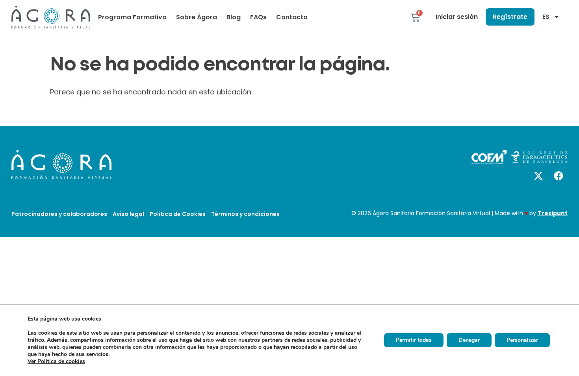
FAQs (258, 17)
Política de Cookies (178, 214)
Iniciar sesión (457, 16)
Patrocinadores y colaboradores (59, 214)
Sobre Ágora (196, 17)
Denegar (469, 340)
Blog (233, 17)
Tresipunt (553, 213)
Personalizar (522, 340)
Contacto (292, 17)
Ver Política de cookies (56, 361)
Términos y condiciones (245, 214)
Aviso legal (128, 214)
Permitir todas (414, 340)
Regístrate (510, 16)
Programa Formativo (132, 17)
